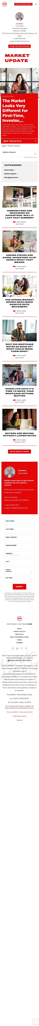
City (7, 561)
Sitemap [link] (19, 720)
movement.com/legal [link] (28, 677)
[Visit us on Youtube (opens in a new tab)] (22, 648)
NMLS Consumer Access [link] (19, 637)
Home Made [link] (9, 170)
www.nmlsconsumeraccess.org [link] (15, 674)
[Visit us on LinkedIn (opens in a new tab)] (17, 648)
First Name (10, 521)
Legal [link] (19, 628)
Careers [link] (19, 642)
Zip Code (9, 577)
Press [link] (19, 640)
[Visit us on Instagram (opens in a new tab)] (13, 648)
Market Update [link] (10, 174)
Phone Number (11, 545)
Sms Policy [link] (19, 634)
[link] (4, 4)
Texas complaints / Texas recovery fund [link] (19, 712)
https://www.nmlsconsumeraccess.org (19, 708)
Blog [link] (4, 146)
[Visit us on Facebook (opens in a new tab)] (26, 648)
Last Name (9, 529)
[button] (36, 4)
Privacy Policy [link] (19, 631)
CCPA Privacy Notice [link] (19, 716)
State (8, 569)
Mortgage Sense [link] (11, 177)
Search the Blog (9, 152)
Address (9, 553)
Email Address (11, 537)
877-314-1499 (13, 702)
